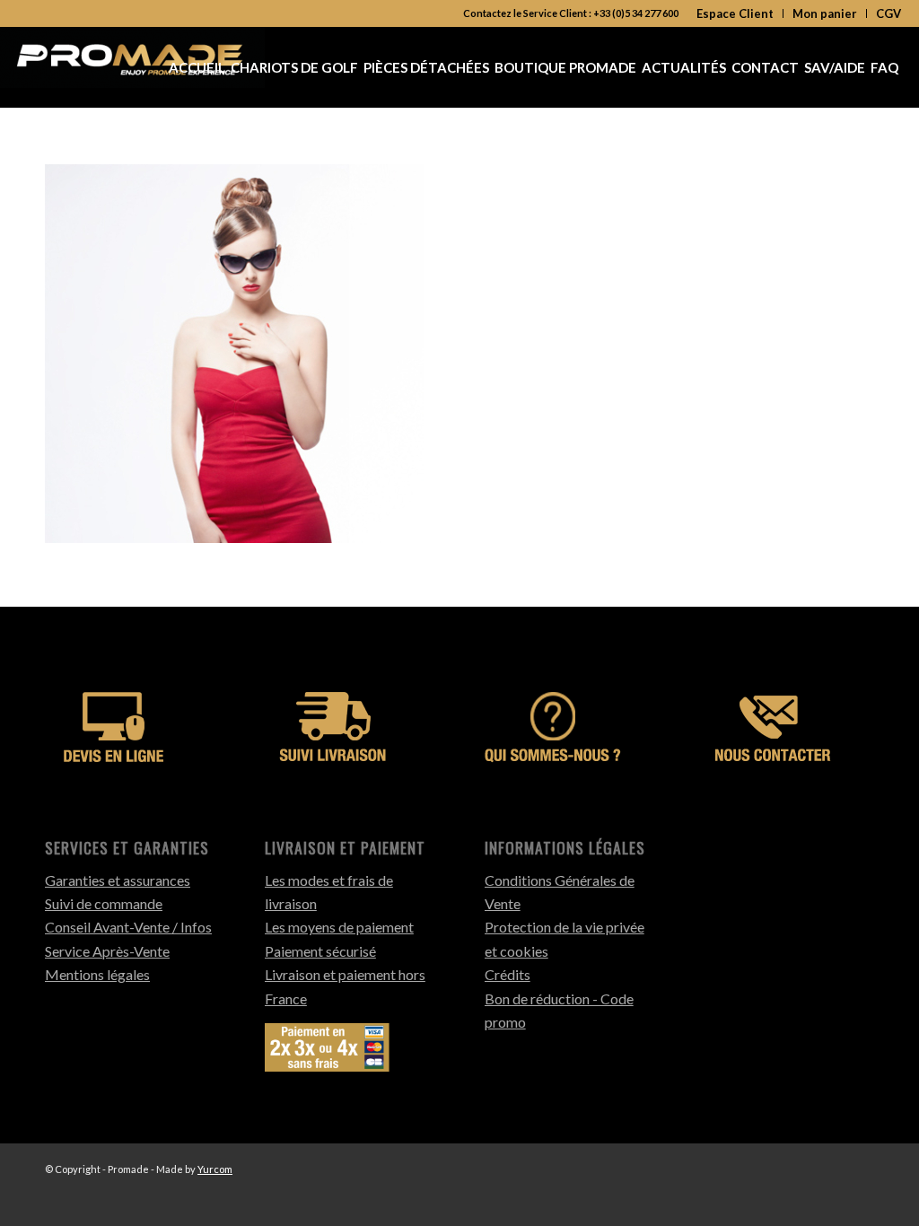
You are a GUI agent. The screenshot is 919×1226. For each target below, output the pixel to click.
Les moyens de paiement (339, 926)
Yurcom (214, 1169)
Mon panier (824, 13)
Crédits (507, 974)
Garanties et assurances (117, 880)
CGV (888, 13)
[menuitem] (735, 13)
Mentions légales (97, 974)
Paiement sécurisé (320, 950)
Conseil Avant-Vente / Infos (128, 926)
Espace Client (735, 13)
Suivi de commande (103, 903)
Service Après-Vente (107, 950)
